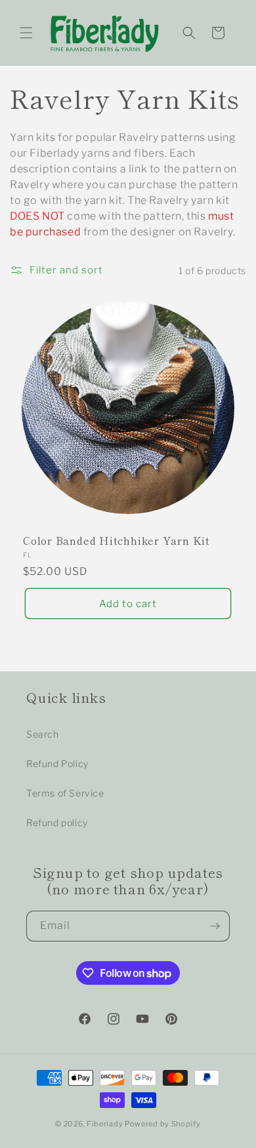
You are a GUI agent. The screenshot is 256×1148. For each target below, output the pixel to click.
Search (42, 734)
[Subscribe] (214, 926)
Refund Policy (57, 763)
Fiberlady (105, 1123)
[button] (26, 32)
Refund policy (57, 822)
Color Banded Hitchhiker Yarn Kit (116, 540)
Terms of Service (65, 793)
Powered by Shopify (163, 1123)
